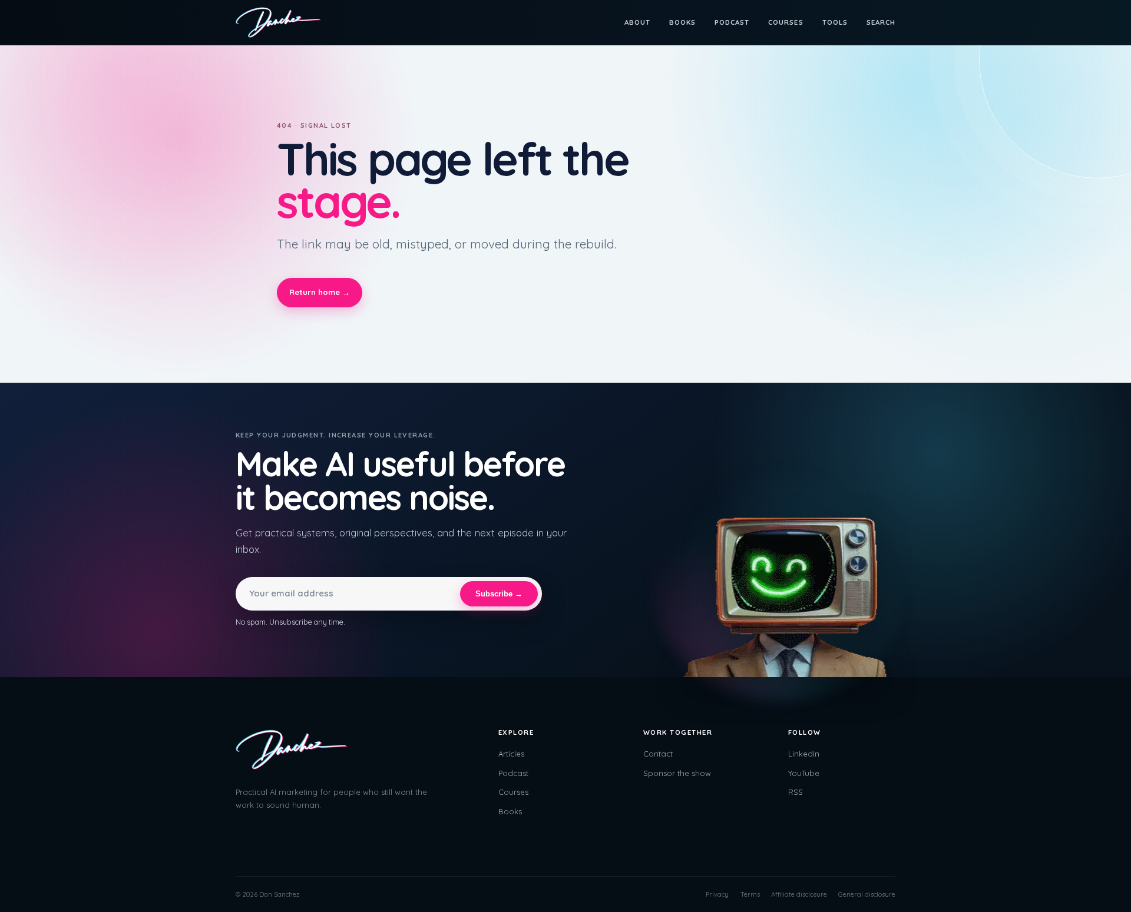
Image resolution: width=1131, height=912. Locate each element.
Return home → (319, 292)
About (637, 22)
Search (881, 22)
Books (682, 22)
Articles (511, 753)
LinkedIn (803, 753)
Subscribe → (498, 593)
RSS (795, 792)
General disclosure (866, 894)
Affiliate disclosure (799, 894)
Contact (658, 753)
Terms (750, 894)
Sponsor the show (677, 773)
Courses (785, 22)
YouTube (803, 773)
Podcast (732, 22)
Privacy (717, 894)
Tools (835, 22)
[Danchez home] (278, 22)
